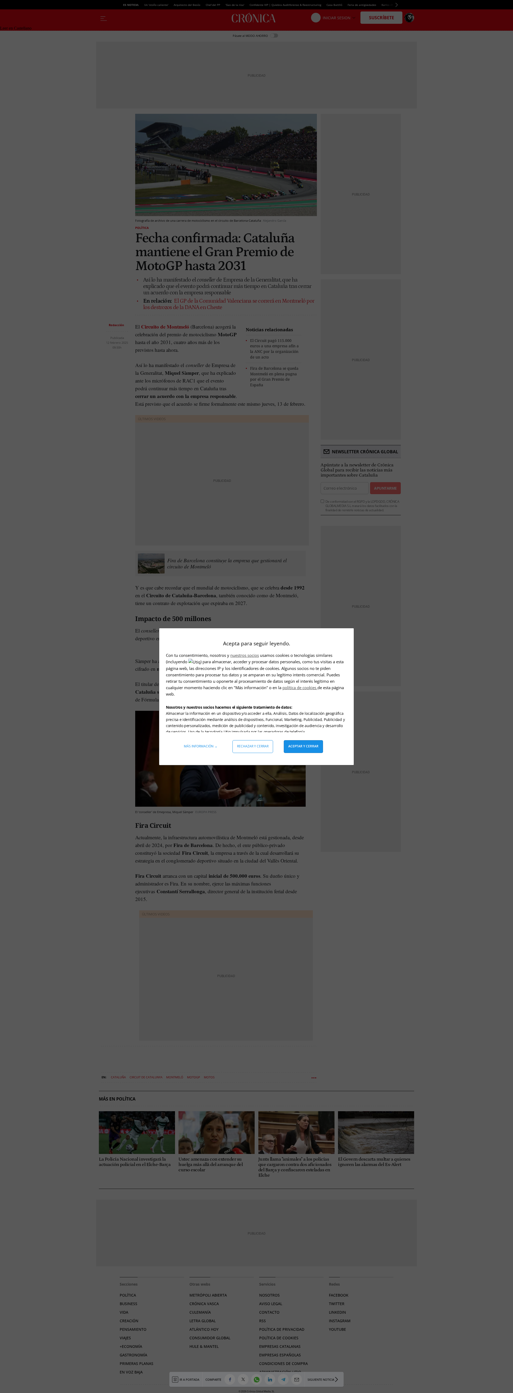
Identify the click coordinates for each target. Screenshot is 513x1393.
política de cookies (299, 687)
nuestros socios (244, 655)
